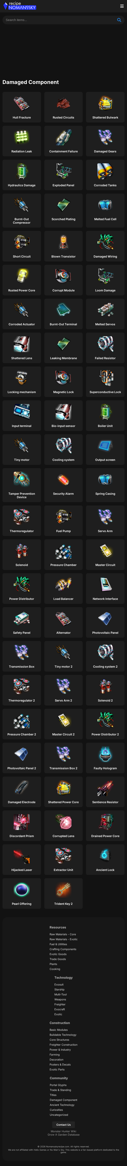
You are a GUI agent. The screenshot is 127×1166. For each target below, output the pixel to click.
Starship (59, 989)
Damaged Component (63, 1100)
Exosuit (59, 984)
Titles (53, 1095)
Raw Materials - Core (63, 934)
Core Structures (59, 1039)
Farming (55, 1054)
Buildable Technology (63, 1034)
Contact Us (63, 1124)
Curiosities (56, 1109)
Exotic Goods (58, 954)
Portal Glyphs (58, 1085)
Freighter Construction (63, 1044)
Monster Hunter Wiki (63, 1131)
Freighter (59, 1004)
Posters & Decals (60, 1064)
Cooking (55, 969)
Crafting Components (63, 949)
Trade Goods (58, 959)
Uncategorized (59, 1114)
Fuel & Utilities (58, 944)
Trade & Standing (60, 1090)
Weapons (60, 999)
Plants (53, 964)
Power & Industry (60, 1049)
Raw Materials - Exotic (64, 939)
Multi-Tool (60, 994)
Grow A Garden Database (64, 1134)
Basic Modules (59, 1029)
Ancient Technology (62, 1104)
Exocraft (59, 1009)
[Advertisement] (63, 49)
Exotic (58, 1014)
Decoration (56, 1059)
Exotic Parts (57, 1069)
